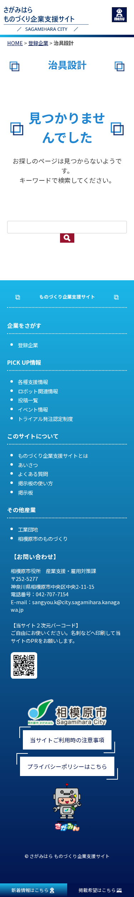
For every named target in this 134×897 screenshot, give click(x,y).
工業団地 (28, 529)
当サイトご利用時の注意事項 (67, 740)
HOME (15, 43)
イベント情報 (33, 409)
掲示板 (25, 492)
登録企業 (38, 43)
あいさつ (28, 465)
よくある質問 (33, 473)
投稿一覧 (28, 400)
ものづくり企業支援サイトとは (53, 455)
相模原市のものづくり (43, 538)
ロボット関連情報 (38, 391)
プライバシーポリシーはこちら (67, 766)
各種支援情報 (33, 382)
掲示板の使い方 (35, 483)
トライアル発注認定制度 (45, 418)
